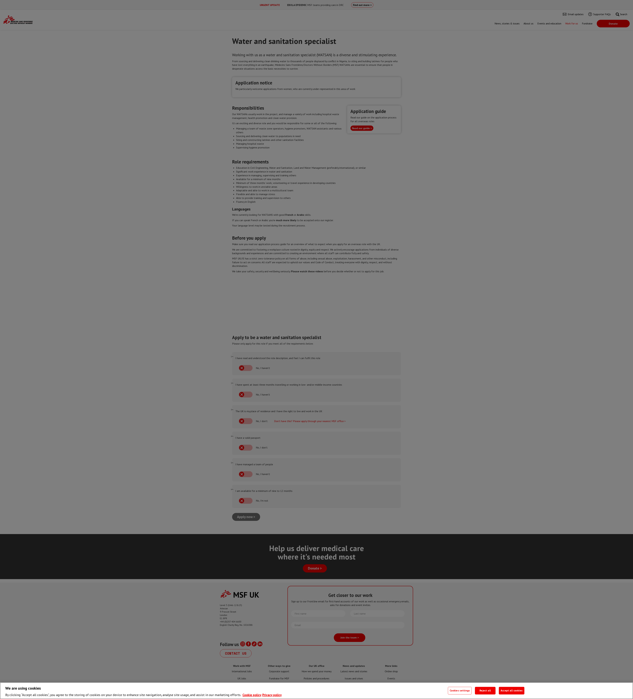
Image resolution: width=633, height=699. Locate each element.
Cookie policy (251, 695)
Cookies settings (460, 690)
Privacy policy (272, 695)
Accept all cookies (512, 690)
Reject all (485, 690)
